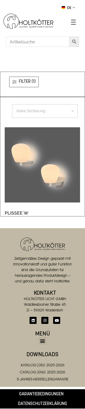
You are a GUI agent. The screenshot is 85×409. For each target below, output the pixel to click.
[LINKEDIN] (33, 320)
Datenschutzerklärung (42, 404)
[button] (43, 341)
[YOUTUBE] (56, 320)
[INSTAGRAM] (44, 320)
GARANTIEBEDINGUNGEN (41, 394)
